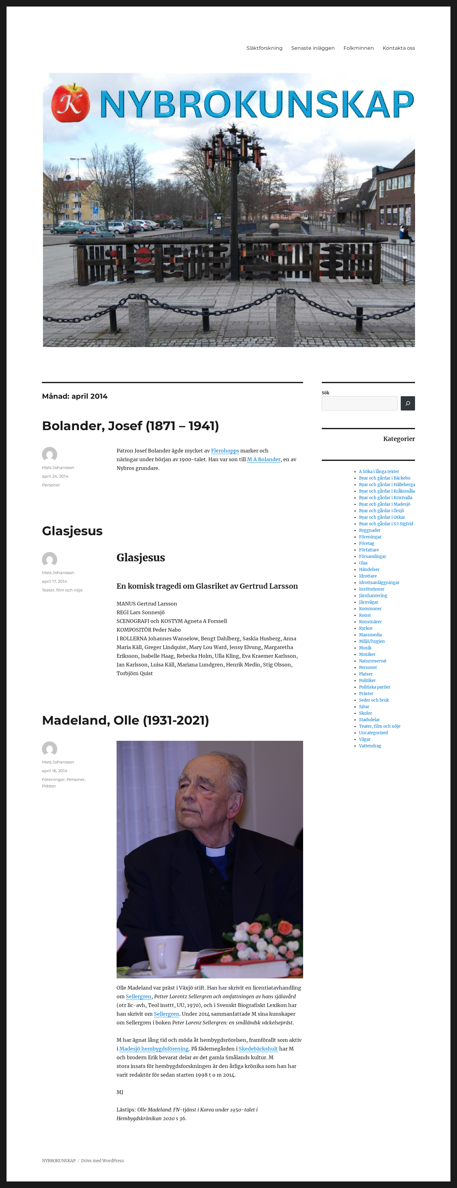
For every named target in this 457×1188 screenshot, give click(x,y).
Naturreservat (372, 661)
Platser (366, 674)
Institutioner (372, 589)
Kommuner (370, 608)
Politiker (367, 680)
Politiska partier (374, 687)
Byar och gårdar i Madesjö (384, 504)
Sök (325, 393)
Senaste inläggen (313, 48)
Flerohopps (225, 451)
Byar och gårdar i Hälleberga (387, 484)
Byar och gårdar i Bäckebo (384, 478)
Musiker (367, 654)
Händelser (369, 569)
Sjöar (364, 706)
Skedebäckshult (258, 1049)
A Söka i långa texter (379, 471)
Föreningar (53, 779)
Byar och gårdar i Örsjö (381, 510)
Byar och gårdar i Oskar (382, 517)
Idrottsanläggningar (379, 582)
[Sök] (408, 403)
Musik (365, 648)
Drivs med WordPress (102, 1160)
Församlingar (372, 556)
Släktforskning (265, 48)
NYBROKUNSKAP (59, 1160)
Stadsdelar (369, 719)
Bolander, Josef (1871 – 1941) (130, 425)
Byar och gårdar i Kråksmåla (387, 491)
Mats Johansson (58, 467)
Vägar (365, 739)
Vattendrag (370, 746)
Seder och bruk (374, 700)
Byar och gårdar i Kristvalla (385, 497)
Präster (49, 785)
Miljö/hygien (372, 641)
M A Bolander (263, 459)
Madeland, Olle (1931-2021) (125, 720)
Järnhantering (373, 595)
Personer (51, 484)
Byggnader (370, 530)
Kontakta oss (399, 48)
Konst (365, 615)
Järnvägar (368, 602)
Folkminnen (359, 48)
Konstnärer (370, 621)
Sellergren (138, 996)
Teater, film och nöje (62, 589)
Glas (363, 563)
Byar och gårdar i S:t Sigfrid (386, 524)
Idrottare (368, 576)
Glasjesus (72, 530)
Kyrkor (366, 628)
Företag (366, 543)
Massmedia (370, 635)
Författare (369, 550)
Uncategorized (373, 733)
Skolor (365, 713)
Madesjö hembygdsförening (154, 1049)
